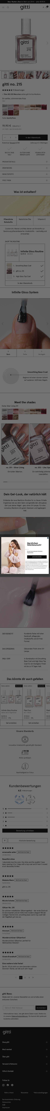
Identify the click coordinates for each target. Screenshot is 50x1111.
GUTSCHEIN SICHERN (37, 556)
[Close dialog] (47, 538)
